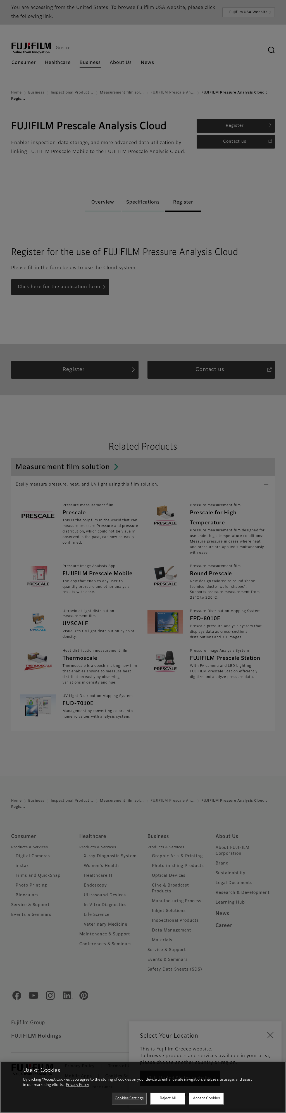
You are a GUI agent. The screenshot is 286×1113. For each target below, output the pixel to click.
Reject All (168, 1098)
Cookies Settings (129, 1098)
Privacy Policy (77, 1085)
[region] (143, 1087)
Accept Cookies (206, 1098)
